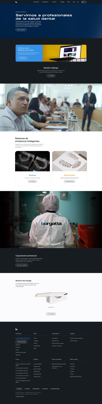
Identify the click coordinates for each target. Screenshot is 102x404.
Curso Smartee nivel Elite (22, 373)
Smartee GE (37, 366)
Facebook (72, 364)
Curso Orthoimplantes (21, 378)
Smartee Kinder (37, 374)
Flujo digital (55, 338)
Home (35, 338)
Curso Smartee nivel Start (22, 368)
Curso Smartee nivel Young (22, 375)
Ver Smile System (69, 181)
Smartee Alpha (37, 369)
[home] (16, 2)
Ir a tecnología (51, 314)
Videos (68, 1)
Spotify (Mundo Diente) (75, 376)
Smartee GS (37, 371)
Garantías (18, 355)
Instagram (72, 366)
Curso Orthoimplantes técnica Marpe (23, 381)
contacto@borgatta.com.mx (23, 338)
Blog (74, 1)
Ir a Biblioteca (22, 58)
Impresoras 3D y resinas (58, 343)
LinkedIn (72, 371)
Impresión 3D (55, 340)
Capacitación (36, 1)
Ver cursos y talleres (22, 265)
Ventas (17, 349)
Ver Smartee (32, 181)
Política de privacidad (21, 352)
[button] (45, 2)
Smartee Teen (37, 376)
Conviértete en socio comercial (57, 367)
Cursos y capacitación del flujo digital (23, 364)
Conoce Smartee (38, 364)
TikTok (71, 374)
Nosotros (18, 344)
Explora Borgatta (21, 29)
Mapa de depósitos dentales (59, 364)
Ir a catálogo (51, 75)
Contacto (18, 347)
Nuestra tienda (73, 340)
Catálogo (62, 1)
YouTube (72, 369)
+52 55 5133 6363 (21, 342)
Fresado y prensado (57, 345)
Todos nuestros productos (76, 338)
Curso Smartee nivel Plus (22, 370)
